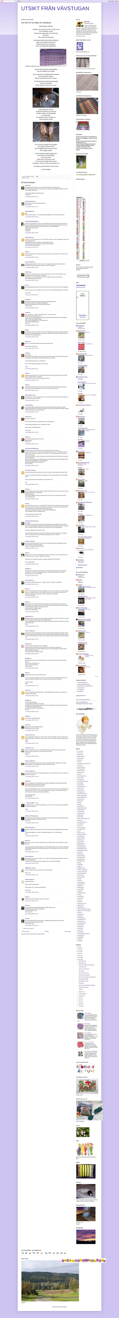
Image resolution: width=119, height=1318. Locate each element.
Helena (27, 690)
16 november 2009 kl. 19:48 (31, 653)
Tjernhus (80, 579)
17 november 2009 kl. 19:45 (31, 798)
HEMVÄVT (80, 567)
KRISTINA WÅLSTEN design (85, 502)
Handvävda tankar (82, 354)
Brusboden (80, 560)
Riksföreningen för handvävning (85, 686)
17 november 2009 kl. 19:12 (31, 766)
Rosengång (80, 861)
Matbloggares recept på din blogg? (84, 703)
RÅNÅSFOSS (88, 620)
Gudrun (27, 185)
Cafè (86, 366)
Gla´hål (79, 783)
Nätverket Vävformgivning (83, 684)
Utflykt (78, 885)
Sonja (26, 489)
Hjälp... (86, 643)
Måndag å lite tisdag (82, 464)
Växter (78, 939)
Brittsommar (80, 756)
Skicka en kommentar (28, 928)
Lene (26, 918)
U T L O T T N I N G (89, 1042)
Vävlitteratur (80, 921)
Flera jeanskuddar (89, 355)
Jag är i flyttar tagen (89, 549)
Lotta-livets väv (29, 735)
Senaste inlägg (25, 931)
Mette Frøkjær (81, 342)
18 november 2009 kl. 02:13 (31, 835)
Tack (78, 878)
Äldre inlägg (67, 931)
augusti (81, 996)
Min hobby (80, 439)
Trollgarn (80, 467)
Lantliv (26, 312)
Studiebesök (80, 877)
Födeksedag (80, 767)
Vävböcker (79, 914)
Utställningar (80, 893)
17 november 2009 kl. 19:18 (31, 776)
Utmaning (79, 889)
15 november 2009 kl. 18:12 (31, 216)
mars (80, 1006)
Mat (78, 831)
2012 (79, 953)
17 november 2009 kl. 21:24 (31, 811)
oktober (81, 991)
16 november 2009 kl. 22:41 (31, 685)
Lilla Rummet (28, 748)
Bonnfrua (27, 643)
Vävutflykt (79, 937)
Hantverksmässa (81, 793)
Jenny (26, 353)
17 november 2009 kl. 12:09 (31, 711)
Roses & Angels (29, 262)
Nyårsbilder (80, 843)
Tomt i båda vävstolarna (84, 975)
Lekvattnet (80, 285)
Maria (26, 840)
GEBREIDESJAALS (83, 596)
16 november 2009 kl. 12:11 (31, 575)
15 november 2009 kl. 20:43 (31, 380)
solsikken (80, 585)
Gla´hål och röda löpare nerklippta (87, 985)
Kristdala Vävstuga (82, 377)
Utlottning (79, 887)
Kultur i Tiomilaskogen (82, 818)
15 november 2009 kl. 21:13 (31, 390)
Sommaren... (88, 332)
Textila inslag (81, 325)
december (81, 961)
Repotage (79, 854)
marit (26, 373)
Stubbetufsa (28, 616)
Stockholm (79, 875)
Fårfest (79, 765)
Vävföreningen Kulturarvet (84, 405)
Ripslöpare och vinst (83, 981)
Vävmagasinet (80, 689)
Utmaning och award (84, 987)
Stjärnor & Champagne (30, 816)
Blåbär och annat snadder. (84, 619)
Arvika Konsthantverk (82, 682)
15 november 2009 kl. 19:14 (31, 308)
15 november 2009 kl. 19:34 (31, 336)
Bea (26, 285)
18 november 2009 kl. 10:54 (31, 851)
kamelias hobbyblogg (83, 654)
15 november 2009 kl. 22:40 (31, 465)
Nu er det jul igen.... (89, 343)
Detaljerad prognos (80, 287)
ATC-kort (79, 751)
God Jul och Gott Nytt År (90, 383)
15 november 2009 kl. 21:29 (31, 412)
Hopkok (79, 800)
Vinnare (79, 898)
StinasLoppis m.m (29, 395)
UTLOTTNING (88, 1013)
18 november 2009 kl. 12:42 (31, 874)
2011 (79, 955)
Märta (26, 589)
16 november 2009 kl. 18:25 (31, 626)
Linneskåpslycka (82, 382)
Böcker (79, 760)
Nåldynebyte (80, 845)
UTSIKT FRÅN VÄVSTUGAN (55, 8)
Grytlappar (79, 792)
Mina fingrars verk (82, 490)
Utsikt (78, 891)
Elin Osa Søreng (29, 827)
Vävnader (79, 926)
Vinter (78, 901)
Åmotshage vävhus (83, 428)
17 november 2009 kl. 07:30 (31, 695)
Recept (79, 852)
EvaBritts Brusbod (82, 565)
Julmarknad (80, 813)
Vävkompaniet (80, 687)
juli (79, 998)
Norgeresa (79, 839)
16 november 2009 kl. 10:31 (31, 564)
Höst (78, 802)
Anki (26, 503)
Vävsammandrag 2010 (82, 933)
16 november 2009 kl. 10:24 (31, 548)
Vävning (79, 928)
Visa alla (96, 676)
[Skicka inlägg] (37, 176)
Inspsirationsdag (81, 808)
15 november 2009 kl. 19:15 (31, 325)
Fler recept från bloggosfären (83, 699)
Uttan (26, 672)
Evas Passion (28, 580)
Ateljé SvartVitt (81, 331)
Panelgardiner (80, 848)
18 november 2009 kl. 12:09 (31, 863)
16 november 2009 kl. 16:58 (31, 611)
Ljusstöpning (80, 829)
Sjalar (86, 480)
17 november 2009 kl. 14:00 (31, 730)
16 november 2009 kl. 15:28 (31, 597)
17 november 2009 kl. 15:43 (31, 756)
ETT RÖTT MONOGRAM (31, 221)
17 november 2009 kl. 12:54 (31, 720)
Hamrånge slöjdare (82, 365)
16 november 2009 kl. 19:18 (31, 639)
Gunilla (26, 781)
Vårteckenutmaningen (82, 909)
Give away (79, 779)
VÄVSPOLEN (88, 452)
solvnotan (80, 514)
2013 (79, 951)
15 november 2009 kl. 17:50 (31, 196)
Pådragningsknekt (81, 850)
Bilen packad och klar (84, 973)
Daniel (26, 716)
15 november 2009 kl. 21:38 (31, 432)
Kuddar (79, 816)
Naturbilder (80, 836)
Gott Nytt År (80, 790)
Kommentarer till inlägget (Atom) (37, 934)
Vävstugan (79, 935)
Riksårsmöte (80, 855)
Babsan (27, 341)
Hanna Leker (81, 548)
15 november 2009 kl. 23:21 (31, 484)
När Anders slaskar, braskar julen (86, 965)
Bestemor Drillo (29, 541)
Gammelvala (80, 770)
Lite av (78, 825)
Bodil (26, 251)
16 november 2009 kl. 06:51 (31, 536)
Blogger (65, 1306)
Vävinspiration (80, 919)
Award (78, 753)
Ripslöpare (80, 857)
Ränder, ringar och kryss (90, 526)
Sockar (79, 866)
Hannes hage (28, 856)
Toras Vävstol (81, 479)
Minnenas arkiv (81, 834)
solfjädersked (80, 868)
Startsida (47, 931)
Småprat (79, 864)
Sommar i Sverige (81, 870)
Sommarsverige (81, 871)
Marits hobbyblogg (82, 608)
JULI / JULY (87, 609)
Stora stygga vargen (83, 979)
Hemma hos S (81, 451)
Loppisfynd (80, 327)
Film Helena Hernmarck (83, 763)
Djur (78, 761)
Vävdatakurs (80, 917)
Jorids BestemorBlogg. (31, 448)
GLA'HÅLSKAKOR (81, 781)
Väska (78, 912)
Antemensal (87, 538)
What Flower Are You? (82, 316)
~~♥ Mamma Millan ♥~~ (30, 803)
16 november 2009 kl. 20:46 (31, 668)
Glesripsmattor (80, 786)
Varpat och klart (81, 561)
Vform (26, 437)
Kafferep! (80, 581)
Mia (26, 330)
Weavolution (80, 691)
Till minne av (87, 666)
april (80, 1004)
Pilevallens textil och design (85, 537)
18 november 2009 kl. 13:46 (31, 892)
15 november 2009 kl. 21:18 (31, 400)
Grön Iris (27, 416)
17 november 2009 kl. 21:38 (31, 822)
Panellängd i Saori (89, 515)
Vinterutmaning (81, 903)
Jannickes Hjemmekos (31, 521)
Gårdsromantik (29, 879)
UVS (78, 894)
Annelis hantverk (29, 201)
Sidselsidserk (28, 237)
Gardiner (79, 772)
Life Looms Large (29, 470)
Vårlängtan (80, 907)
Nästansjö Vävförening (83, 462)
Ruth (26, 552)
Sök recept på (79, 702)
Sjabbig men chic (29, 868)
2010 (79, 957)
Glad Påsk (79, 784)
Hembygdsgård (81, 797)
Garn (78, 774)
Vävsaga (79, 932)
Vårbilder (79, 905)
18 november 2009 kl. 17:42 (31, 925)
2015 (79, 947)
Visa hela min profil (80, 36)
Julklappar (79, 811)
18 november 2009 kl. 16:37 (31, 913)
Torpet (78, 880)
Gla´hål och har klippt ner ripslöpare (87, 977)
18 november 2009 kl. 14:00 (31, 901)
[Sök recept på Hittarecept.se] (81, 695)
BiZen (26, 602)
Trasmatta (79, 882)
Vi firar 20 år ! (81, 378)
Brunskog (79, 758)
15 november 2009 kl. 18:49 (31, 280)
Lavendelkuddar (81, 822)
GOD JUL (79, 788)
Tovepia (27, 299)
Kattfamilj (79, 815)
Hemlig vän (80, 799)
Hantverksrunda (81, 795)
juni (80, 1000)
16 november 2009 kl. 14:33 (31, 584)
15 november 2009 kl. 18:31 (31, 267)
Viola (26, 384)
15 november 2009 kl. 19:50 (31, 348)
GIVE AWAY (87, 1023)
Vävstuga (80, 393)
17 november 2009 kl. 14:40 (31, 743)
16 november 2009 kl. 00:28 (31, 516)
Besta (26, 905)
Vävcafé (79, 916)
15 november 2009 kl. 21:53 (31, 443)
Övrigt (27, 177)
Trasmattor (79, 884)
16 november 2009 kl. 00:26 (31, 499)
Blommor (79, 754)
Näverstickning (80, 846)
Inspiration (87, 441)
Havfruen (27, 272)
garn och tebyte (81, 776)
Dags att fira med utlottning (91, 1051)
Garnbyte (79, 777)
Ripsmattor (79, 859)
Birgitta (88, 21)
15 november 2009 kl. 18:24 (31, 257)
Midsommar (80, 832)
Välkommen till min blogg (83, 910)
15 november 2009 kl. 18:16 (31, 232)
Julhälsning (80, 809)
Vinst (78, 900)
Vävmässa (79, 924)
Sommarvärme (80, 873)
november (81, 963)
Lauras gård (28, 405)
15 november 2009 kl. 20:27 (31, 368)
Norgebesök (80, 838)
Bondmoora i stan (82, 642)
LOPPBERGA (81, 525)
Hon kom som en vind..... (90, 492)
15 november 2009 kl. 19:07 (31, 294)
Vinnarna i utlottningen (84, 969)
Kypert (78, 820)
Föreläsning (80, 769)
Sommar (87, 469)
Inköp (78, 804)
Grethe (26, 724)
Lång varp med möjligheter (90, 394)
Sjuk (78, 862)
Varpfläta (79, 896)
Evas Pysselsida (82, 665)
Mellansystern (81, 416)
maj (80, 1002)
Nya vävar (79, 841)
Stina (26, 897)
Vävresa (79, 930)
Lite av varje (80, 827)
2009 (79, 959)
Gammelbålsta (28, 211)
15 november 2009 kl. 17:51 (31, 206)
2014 (79, 949)
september (81, 993)
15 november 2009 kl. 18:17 (31, 247)
